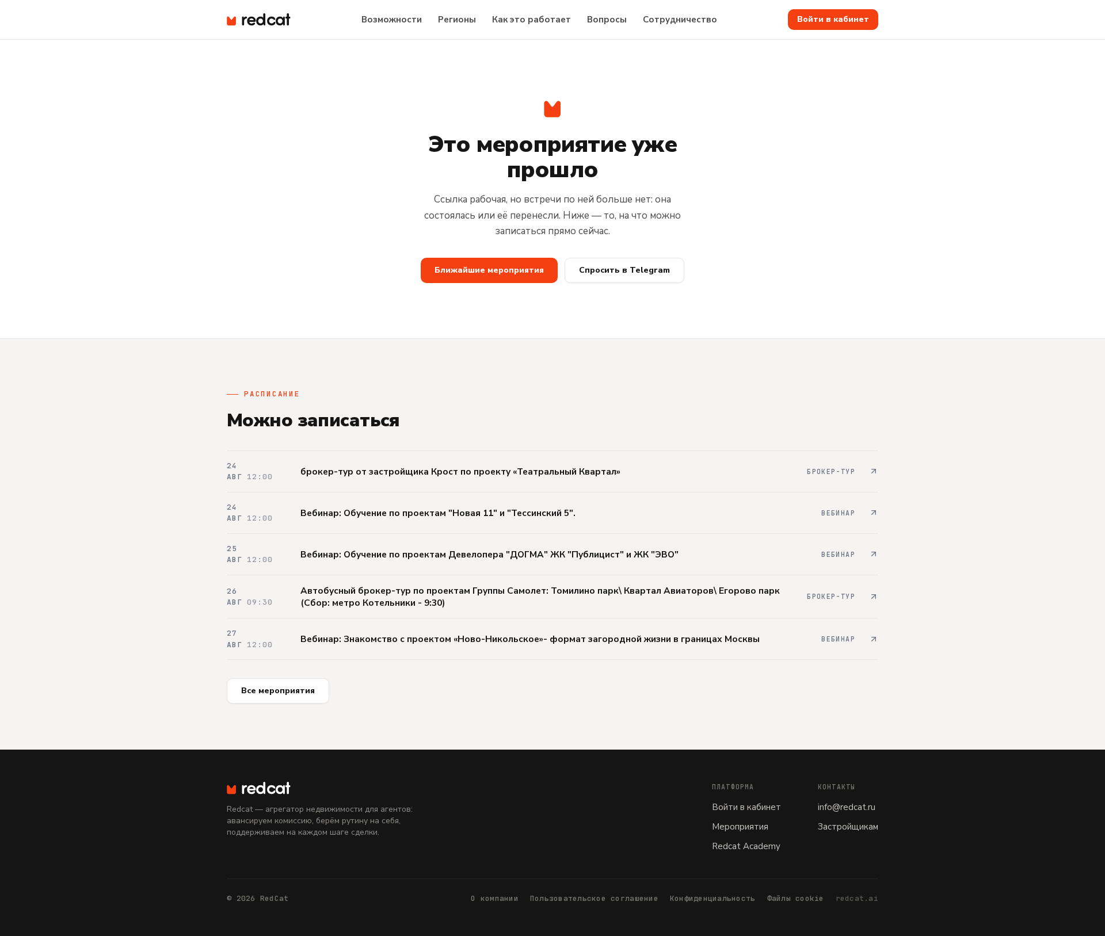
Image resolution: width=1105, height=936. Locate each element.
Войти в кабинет (833, 19)
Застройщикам (848, 826)
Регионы (457, 19)
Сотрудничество (680, 19)
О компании (495, 898)
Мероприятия (740, 826)
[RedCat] (337, 788)
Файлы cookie (795, 898)
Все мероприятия (278, 690)
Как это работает (531, 19)
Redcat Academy (746, 846)
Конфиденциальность (713, 898)
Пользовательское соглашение (594, 898)
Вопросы (607, 19)
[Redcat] (259, 19)
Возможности (391, 19)
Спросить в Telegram (624, 270)
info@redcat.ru (846, 807)
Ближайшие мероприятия (489, 270)
